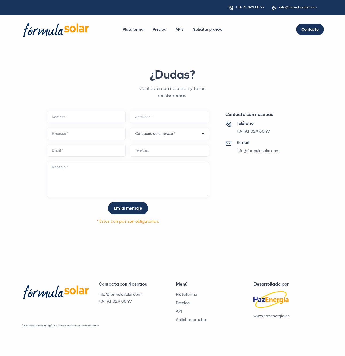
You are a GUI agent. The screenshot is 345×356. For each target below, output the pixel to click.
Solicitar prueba (207, 29)
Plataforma (133, 29)
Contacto (310, 29)
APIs (180, 29)
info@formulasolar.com (298, 7)
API (179, 311)
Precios (159, 29)
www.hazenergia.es (271, 316)
